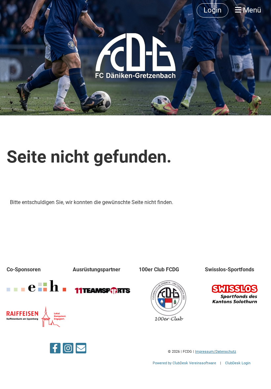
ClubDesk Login (238, 363)
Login (212, 10)
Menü (251, 10)
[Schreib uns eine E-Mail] (81, 350)
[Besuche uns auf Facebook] (55, 350)
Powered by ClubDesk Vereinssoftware (184, 363)
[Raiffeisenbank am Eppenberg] (36, 325)
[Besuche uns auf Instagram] (68, 350)
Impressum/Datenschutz (215, 351)
